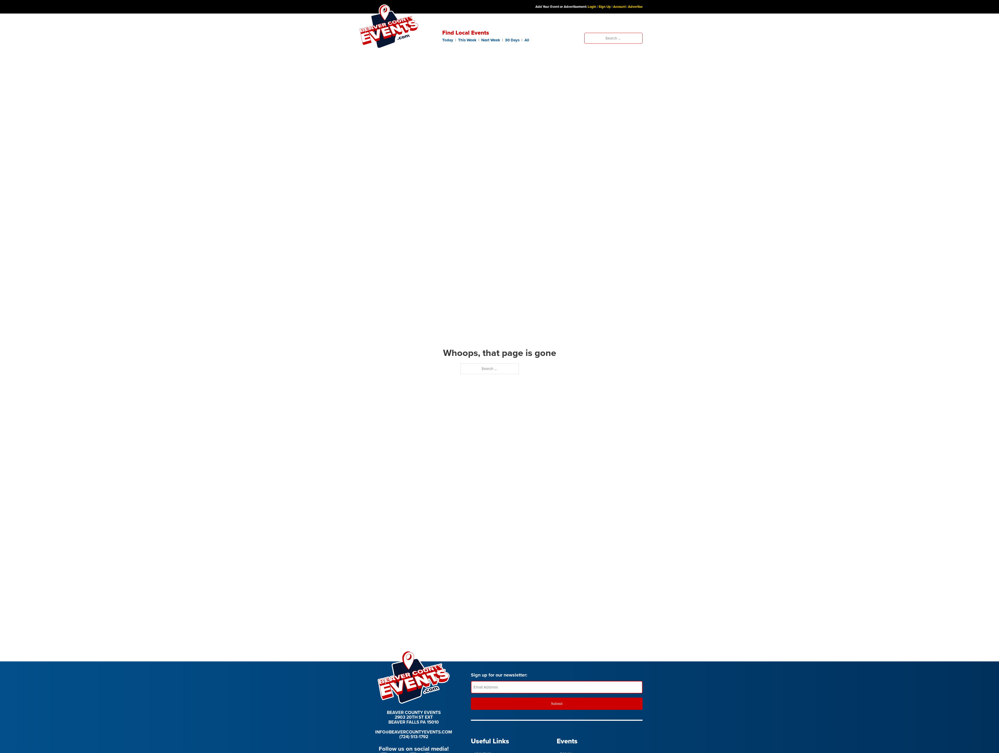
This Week (467, 40)
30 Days (512, 40)
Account (619, 6)
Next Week (490, 40)
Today (447, 40)
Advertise (635, 6)
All (526, 40)
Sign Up (605, 6)
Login (592, 6)
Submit (556, 703)
